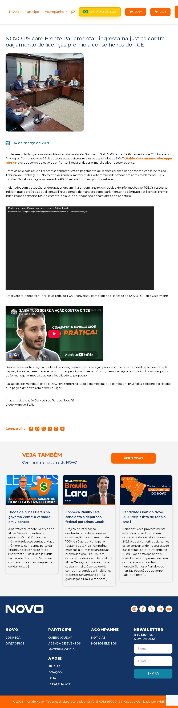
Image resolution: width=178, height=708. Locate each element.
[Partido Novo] (24, 609)
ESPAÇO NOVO (59, 684)
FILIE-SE (54, 666)
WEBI (161, 701)
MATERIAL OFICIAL (62, 649)
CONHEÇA (13, 637)
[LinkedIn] (160, 608)
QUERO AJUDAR (60, 637)
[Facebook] (142, 608)
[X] (151, 608)
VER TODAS (133, 458)
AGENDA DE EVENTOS (64, 643)
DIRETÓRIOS (15, 643)
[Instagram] (134, 608)
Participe (32, 12)
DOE (163, 11)
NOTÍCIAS (98, 637)
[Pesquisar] (73, 12)
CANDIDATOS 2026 (102, 11)
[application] (80, 248)
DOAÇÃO (55, 672)
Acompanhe (54, 12)
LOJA (138, 11)
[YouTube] (168, 608)
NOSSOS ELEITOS (104, 643)
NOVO (14, 12)
